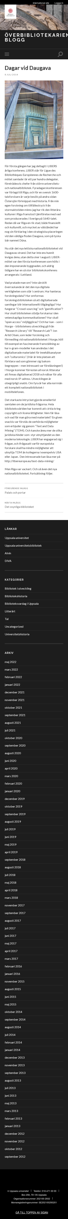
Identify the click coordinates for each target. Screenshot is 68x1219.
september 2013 (15, 1072)
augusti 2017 (13, 920)
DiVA (8, 560)
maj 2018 (10, 882)
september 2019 (15, 814)
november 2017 (14, 905)
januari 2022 (12, 684)
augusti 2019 (13, 821)
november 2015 (14, 981)
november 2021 (14, 700)
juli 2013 (10, 1088)
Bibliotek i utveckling (18, 588)
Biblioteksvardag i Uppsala (22, 603)
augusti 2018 (13, 867)
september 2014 (15, 1019)
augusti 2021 (13, 722)
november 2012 (14, 1141)
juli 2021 (10, 730)
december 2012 (14, 1133)
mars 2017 (11, 958)
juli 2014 (10, 1034)
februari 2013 (13, 1118)
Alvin (8, 553)
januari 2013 (12, 1126)
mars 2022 (11, 669)
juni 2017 (10, 935)
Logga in (59, 2)
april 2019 (11, 852)
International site (41, 2)
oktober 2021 (13, 707)
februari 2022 (13, 677)
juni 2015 (10, 996)
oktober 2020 (13, 738)
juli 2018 (10, 875)
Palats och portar (16, 490)
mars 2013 (11, 1110)
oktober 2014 (13, 1011)
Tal (7, 619)
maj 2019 (10, 844)
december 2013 (14, 1057)
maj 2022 (10, 661)
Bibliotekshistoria (16, 596)
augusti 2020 (13, 753)
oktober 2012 (13, 1149)
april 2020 (11, 768)
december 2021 (14, 692)
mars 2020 (11, 776)
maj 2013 (10, 1103)
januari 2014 (12, 1049)
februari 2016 (13, 966)
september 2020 (15, 745)
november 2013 (14, 1065)
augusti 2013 (13, 1080)
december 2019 (14, 798)
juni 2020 (10, 760)
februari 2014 (13, 1042)
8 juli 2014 (11, 74)
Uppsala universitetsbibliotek (23, 545)
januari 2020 (12, 791)
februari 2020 (13, 783)
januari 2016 (12, 973)
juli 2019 (10, 829)
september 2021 (15, 715)
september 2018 (15, 859)
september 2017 (15, 913)
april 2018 (11, 890)
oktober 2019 (13, 806)
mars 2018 (11, 897)
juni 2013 (10, 1095)
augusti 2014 (13, 1027)
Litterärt (10, 611)
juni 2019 (10, 836)
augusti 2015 (13, 989)
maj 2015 (10, 1004)
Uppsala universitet (17, 537)
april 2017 (11, 951)
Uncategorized (14, 626)
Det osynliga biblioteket (19, 505)
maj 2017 (10, 943)
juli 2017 (10, 928)
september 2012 (15, 1156)
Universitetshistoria (17, 634)
